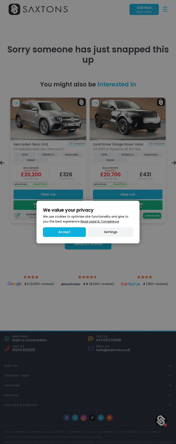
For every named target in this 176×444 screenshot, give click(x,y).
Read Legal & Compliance (99, 221)
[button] (110, 232)
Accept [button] (64, 232)
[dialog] (88, 222)
